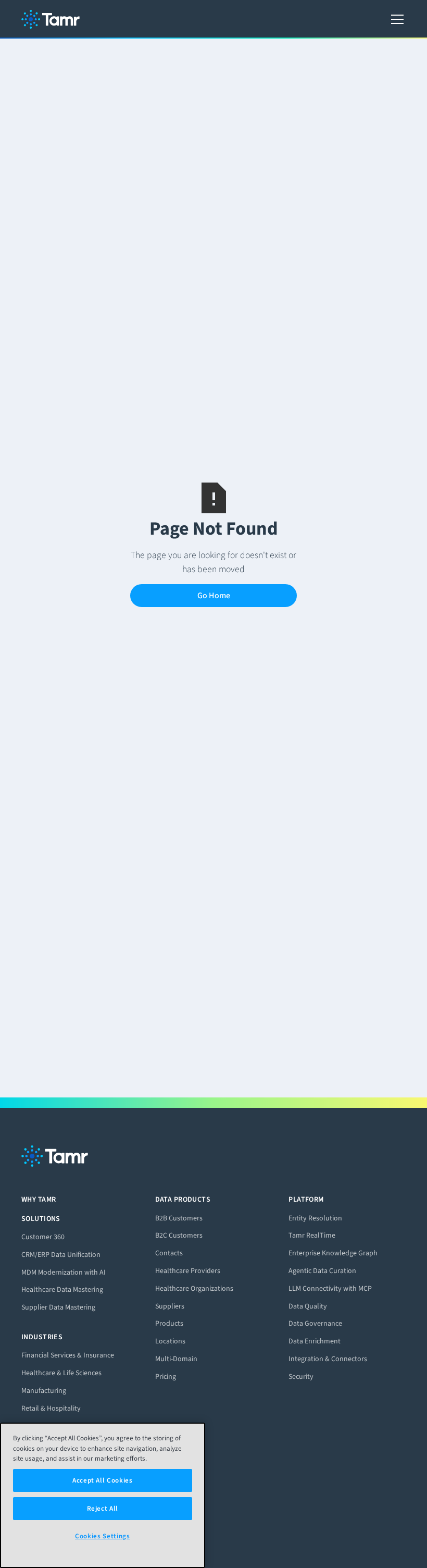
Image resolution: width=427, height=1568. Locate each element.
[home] (50, 19)
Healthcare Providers (187, 1271)
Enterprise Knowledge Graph (333, 1253)
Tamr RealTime (311, 1235)
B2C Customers (179, 1235)
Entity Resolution (315, 1218)
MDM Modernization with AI (63, 1272)
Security (300, 1376)
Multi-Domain (176, 1359)
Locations (170, 1341)
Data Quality (307, 1306)
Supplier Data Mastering (58, 1307)
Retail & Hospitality (51, 1408)
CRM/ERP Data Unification (61, 1255)
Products (169, 1323)
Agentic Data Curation (322, 1271)
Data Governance (315, 1323)
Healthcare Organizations (194, 1288)
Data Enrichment (314, 1341)
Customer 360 (43, 1237)
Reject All (103, 1508)
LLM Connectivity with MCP (330, 1288)
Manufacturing (43, 1391)
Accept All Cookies (102, 1480)
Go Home (213, 595)
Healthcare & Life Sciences (61, 1373)
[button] (395, 19)
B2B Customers (179, 1218)
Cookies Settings (102, 1536)
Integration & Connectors (327, 1359)
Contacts (169, 1253)
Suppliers (169, 1306)
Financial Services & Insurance (67, 1355)
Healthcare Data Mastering (62, 1289)
